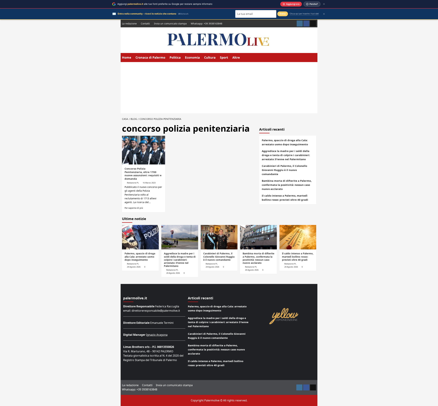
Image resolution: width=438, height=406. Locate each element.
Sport (224, 57)
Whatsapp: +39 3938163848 (206, 23)
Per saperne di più (134, 208)
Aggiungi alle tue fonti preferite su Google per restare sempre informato (164, 4)
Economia (192, 57)
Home (126, 57)
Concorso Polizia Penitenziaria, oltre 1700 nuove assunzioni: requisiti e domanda (143, 173)
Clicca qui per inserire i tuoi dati (304, 13)
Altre (236, 57)
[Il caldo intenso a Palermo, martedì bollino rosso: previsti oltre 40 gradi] (297, 237)
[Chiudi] (324, 4)
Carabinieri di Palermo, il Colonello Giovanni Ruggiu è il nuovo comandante (284, 170)
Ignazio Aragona (157, 335)
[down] (242, 57)
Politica (175, 57)
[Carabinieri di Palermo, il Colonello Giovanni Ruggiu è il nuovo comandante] (219, 237)
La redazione (129, 23)
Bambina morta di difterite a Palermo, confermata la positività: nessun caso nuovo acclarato (287, 185)
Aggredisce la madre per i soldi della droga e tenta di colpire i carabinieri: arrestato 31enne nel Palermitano (286, 155)
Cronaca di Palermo (150, 57)
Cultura (210, 57)
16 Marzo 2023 (149, 182)
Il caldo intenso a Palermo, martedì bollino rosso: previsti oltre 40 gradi (285, 197)
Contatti (145, 23)
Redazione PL (133, 182)
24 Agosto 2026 (133, 266)
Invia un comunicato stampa (170, 23)
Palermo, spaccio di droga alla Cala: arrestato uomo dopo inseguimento (285, 142)
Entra (283, 13)
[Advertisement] (219, 88)
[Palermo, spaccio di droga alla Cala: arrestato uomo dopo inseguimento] (140, 237)
